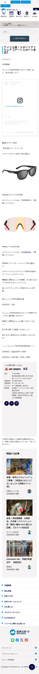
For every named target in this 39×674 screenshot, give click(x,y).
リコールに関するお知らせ (14, 623)
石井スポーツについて (13, 602)
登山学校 (34, 16)
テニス (5, 6)
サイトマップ (6, 648)
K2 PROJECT (9, 618)
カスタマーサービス (12, 612)
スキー (16, 2)
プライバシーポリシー (9, 654)
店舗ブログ (27, 16)
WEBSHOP (3, 16)
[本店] (16, 371)
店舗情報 (11, 16)
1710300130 (26, 252)
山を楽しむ (8, 607)
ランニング (26, 2)
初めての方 (19, 16)
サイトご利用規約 (8, 660)
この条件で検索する (19, 38)
